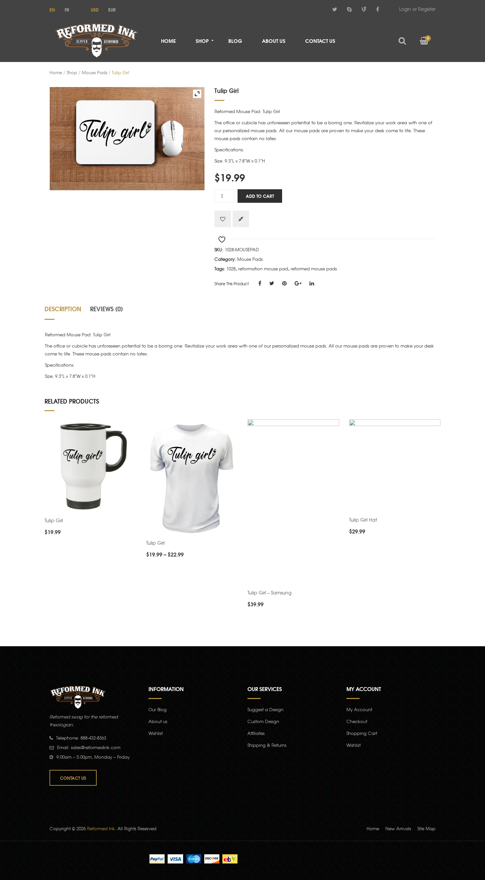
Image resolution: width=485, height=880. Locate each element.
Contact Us (73, 777)
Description (63, 308)
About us (157, 721)
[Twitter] (334, 9)
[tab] (65, 311)
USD (95, 9)
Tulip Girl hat (363, 519)
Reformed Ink (101, 828)
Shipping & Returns (266, 745)
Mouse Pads (94, 72)
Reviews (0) (106, 308)
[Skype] (349, 9)
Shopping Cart (361, 733)
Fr (67, 9)
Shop (72, 72)
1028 (231, 268)
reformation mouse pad (263, 268)
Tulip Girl (54, 520)
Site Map (426, 828)
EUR (112, 9)
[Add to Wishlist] (222, 219)
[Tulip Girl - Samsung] (293, 503)
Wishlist (155, 733)
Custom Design (263, 721)
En (52, 9)
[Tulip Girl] (90, 466)
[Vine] (364, 9)
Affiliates (256, 733)
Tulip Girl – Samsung (269, 592)
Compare (241, 219)
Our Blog (157, 709)
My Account (359, 709)
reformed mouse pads (314, 268)
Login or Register (417, 9)
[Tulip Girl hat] (395, 466)
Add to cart (260, 196)
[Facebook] (377, 9)
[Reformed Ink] (96, 40)
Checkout (356, 721)
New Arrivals (398, 828)
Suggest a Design (265, 709)
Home (55, 72)
